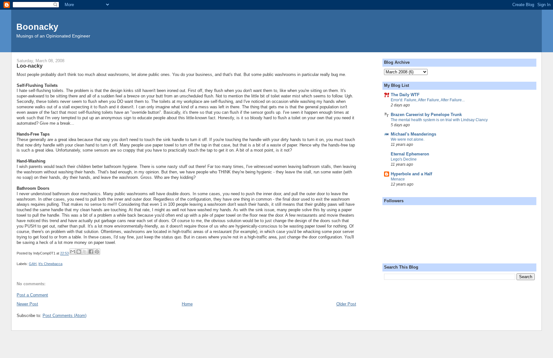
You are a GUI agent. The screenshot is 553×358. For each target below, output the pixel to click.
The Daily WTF (405, 94)
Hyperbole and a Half (411, 173)
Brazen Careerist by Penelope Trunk (426, 114)
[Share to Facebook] (91, 251)
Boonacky (37, 27)
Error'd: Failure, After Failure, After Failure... (428, 100)
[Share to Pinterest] (97, 251)
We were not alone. (407, 139)
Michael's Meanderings (413, 134)
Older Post (346, 304)
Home (187, 304)
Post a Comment (32, 295)
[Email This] (72, 251)
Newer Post (27, 304)
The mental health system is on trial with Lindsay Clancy (439, 120)
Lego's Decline (404, 159)
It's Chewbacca (50, 264)
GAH (32, 264)
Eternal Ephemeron (410, 154)
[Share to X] (85, 251)
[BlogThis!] (79, 251)
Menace (398, 179)
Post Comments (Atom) (64, 315)
